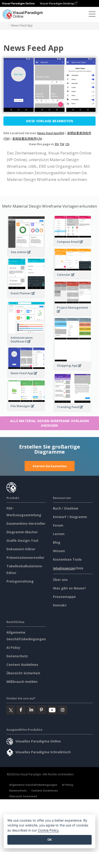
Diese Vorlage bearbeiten (49, 121)
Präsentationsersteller (25, 557)
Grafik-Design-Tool (22, 540)
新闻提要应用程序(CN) (27, 138)
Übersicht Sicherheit (23, 673)
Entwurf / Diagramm (70, 517)
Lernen (58, 534)
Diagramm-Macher (22, 532)
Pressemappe (64, 596)
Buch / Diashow (65, 508)
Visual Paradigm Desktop (57, 3)
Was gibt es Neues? (69, 588)
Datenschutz (17, 656)
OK (49, 839)
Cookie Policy (48, 830)
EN (57, 144)
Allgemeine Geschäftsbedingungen (33, 784)
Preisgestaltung (20, 581)
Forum (58, 525)
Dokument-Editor (20, 549)
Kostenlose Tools (67, 559)
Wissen (59, 551)
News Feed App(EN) (50, 133)
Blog (56, 542)
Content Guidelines (22, 664)
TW (62, 144)
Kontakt (60, 605)
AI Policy (13, 647)
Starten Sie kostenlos (50, 466)
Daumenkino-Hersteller (25, 523)
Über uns (60, 579)
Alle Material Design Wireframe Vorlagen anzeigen (49, 423)
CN (67, 144)
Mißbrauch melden (22, 681)
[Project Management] (73, 313)
